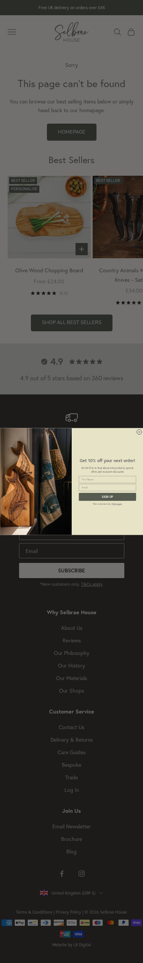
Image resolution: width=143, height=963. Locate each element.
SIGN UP (107, 497)
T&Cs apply (117, 504)
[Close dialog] (139, 431)
